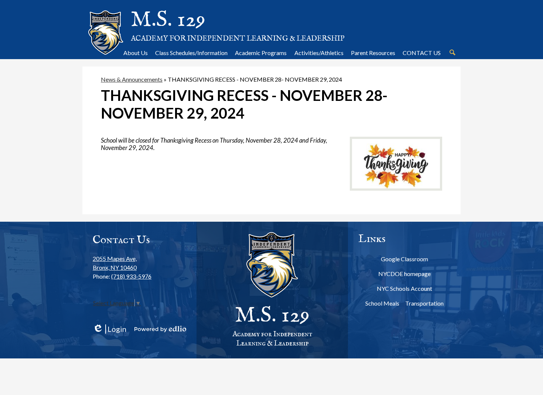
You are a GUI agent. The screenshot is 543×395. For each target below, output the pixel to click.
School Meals (382, 303)
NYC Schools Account (404, 288)
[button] (135, 52)
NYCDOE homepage (404, 273)
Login (109, 329)
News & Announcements (132, 79)
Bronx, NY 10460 (115, 263)
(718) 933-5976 (131, 276)
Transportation (424, 303)
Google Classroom (404, 258)
